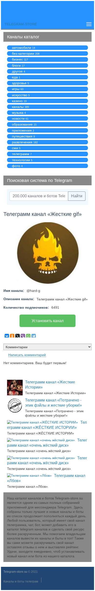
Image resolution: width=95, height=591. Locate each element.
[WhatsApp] (28, 336)
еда (15, 77)
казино (17, 101)
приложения (22, 130)
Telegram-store (21, 24)
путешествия (22, 136)
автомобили (21, 48)
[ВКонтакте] (7, 336)
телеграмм (20, 154)
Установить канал (48, 321)
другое (17, 71)
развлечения (22, 142)
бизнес (17, 59)
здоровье (19, 83)
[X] (17, 336)
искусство (19, 95)
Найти (76, 196)
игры (15, 89)
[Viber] (23, 336)
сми (15, 148)
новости (18, 118)
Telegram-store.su (15, 571)
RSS (90, 356)
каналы (18, 107)
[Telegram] (33, 336)
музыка (17, 113)
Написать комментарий (27, 355)
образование (22, 124)
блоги (16, 65)
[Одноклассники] (12, 336)
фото (16, 166)
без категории (23, 53)
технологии (21, 160)
